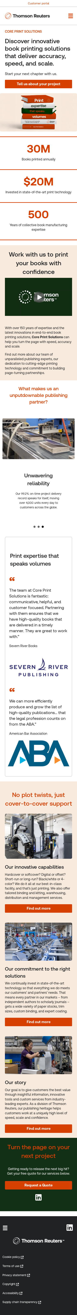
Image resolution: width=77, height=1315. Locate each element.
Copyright (8, 1284)
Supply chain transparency (19, 1302)
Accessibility (10, 1293)
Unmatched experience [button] (34, 527)
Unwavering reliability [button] (43, 527)
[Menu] (5, 1228)
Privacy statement (14, 1275)
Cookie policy (11, 1257)
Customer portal (38, 3)
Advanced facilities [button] (39, 527)
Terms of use (11, 1266)
